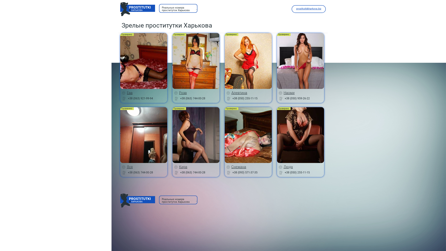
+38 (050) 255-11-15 (244, 98)
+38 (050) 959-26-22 (297, 98)
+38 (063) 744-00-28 (192, 98)
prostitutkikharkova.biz (309, 8)
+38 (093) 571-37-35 (244, 172)
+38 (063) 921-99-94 (140, 98)
